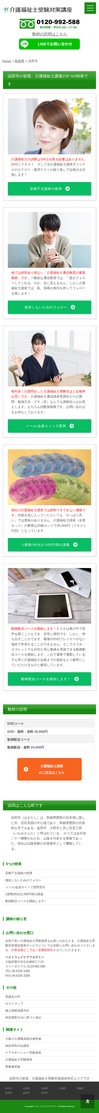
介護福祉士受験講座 (18, 1059)
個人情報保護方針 (17, 1010)
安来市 (44, 1093)
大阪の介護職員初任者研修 (23, 1038)
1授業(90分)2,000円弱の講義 (46, 545)
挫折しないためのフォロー (46, 307)
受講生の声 (12, 996)
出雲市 (26, 1088)
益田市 (26, 1093)
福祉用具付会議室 (17, 1045)
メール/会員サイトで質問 (46, 426)
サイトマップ (14, 1003)
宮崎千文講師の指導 (46, 189)
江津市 (62, 1088)
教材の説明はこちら (49, 34)
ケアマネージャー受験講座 (23, 1052)
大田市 (44, 1088)
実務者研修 (12, 1066)
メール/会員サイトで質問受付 (25, 887)
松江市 (8, 1088)
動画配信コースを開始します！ (46, 679)
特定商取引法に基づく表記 (23, 1017)
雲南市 (80, 1088)
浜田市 (8, 1093)
